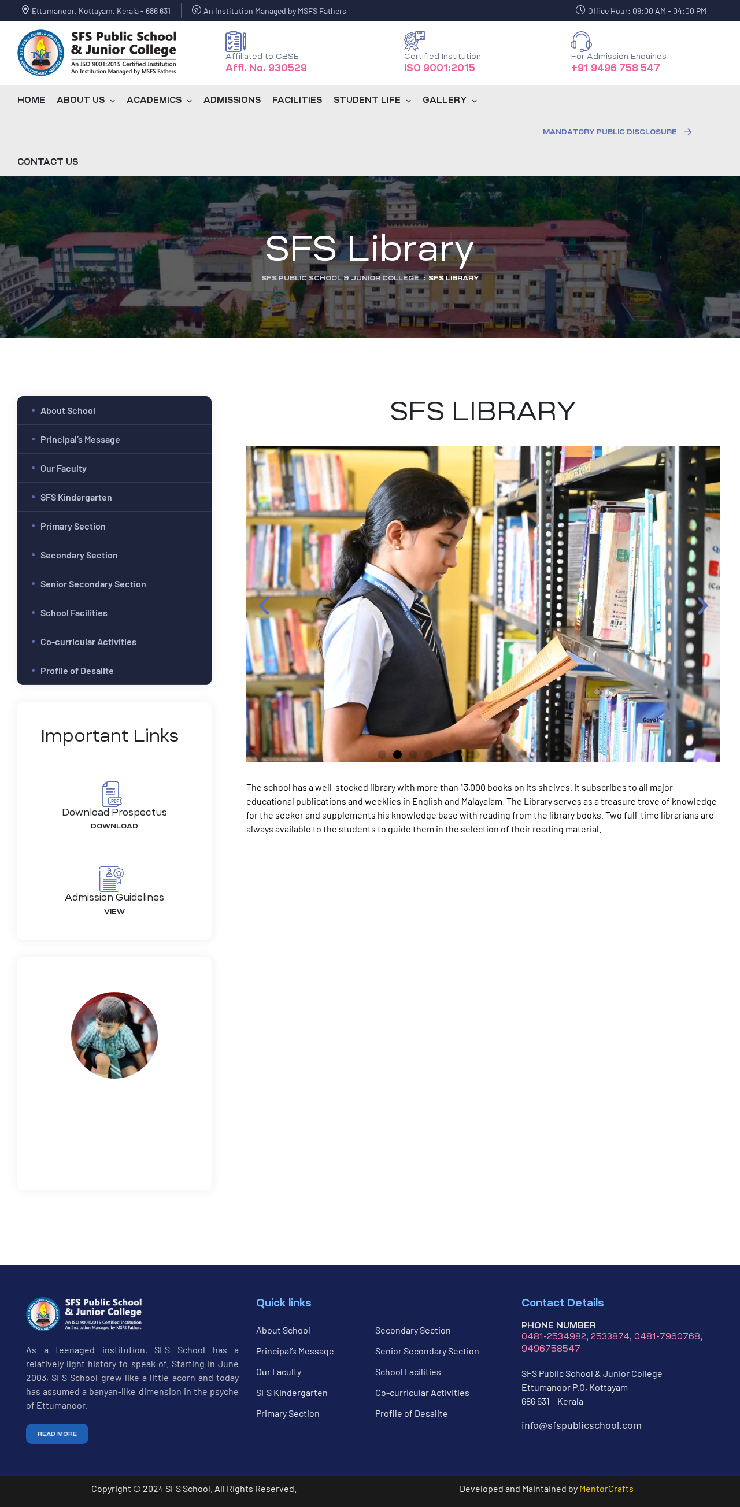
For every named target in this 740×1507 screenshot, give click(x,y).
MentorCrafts (606, 1488)
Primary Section (73, 525)
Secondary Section (79, 554)
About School (67, 410)
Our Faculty (63, 467)
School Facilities (74, 612)
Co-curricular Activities (88, 641)
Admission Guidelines (114, 897)
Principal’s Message (80, 439)
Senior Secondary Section (93, 583)
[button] (617, 132)
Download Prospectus (114, 812)
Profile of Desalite (77, 670)
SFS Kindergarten (76, 496)
